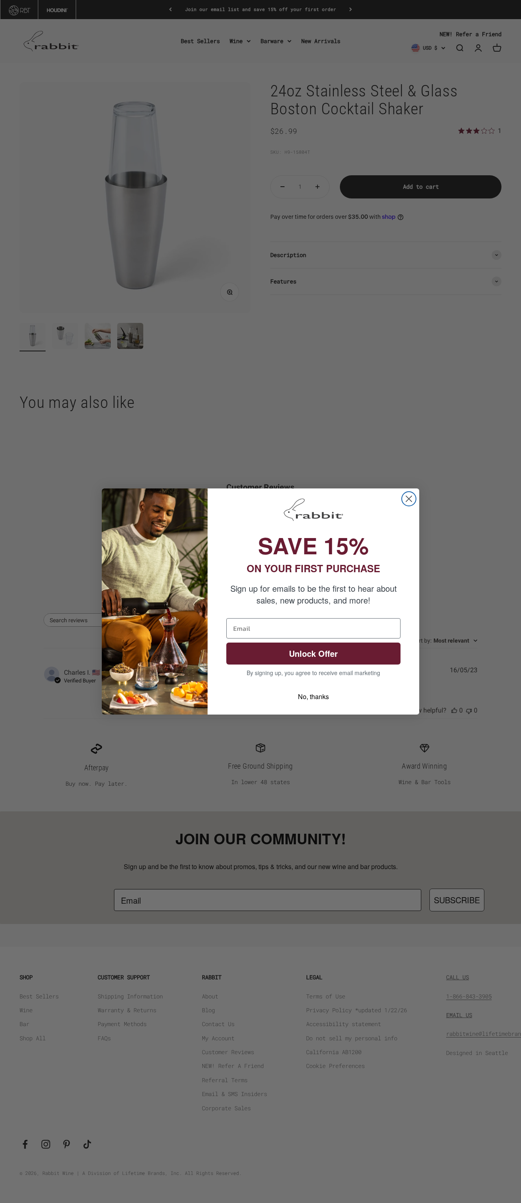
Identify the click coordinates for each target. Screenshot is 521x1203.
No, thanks (313, 696)
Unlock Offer (313, 653)
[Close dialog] (409, 499)
